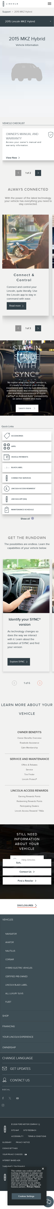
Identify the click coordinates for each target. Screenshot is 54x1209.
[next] (38, 173)
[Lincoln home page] (5, 1130)
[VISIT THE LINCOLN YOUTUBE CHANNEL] (17, 1098)
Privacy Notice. (33, 1187)
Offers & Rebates (29, 765)
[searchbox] (31, 860)
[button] (27, 518)
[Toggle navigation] (49, 3)
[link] (18, 435)
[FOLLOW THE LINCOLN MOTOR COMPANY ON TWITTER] (10, 1098)
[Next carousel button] (39, 683)
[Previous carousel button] (14, 683)
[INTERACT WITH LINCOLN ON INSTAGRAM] (3, 1105)
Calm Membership (29, 747)
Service (29, 769)
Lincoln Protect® (29, 779)
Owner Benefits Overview (29, 738)
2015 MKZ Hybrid (23, 11)
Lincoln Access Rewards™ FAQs (29, 811)
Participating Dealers (29, 806)
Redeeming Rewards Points (29, 801)
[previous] (18, 173)
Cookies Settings (26, 1196)
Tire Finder (29, 774)
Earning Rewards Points (29, 796)
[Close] (43, 1171)
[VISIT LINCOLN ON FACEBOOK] (3, 1098)
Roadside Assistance (29, 743)
